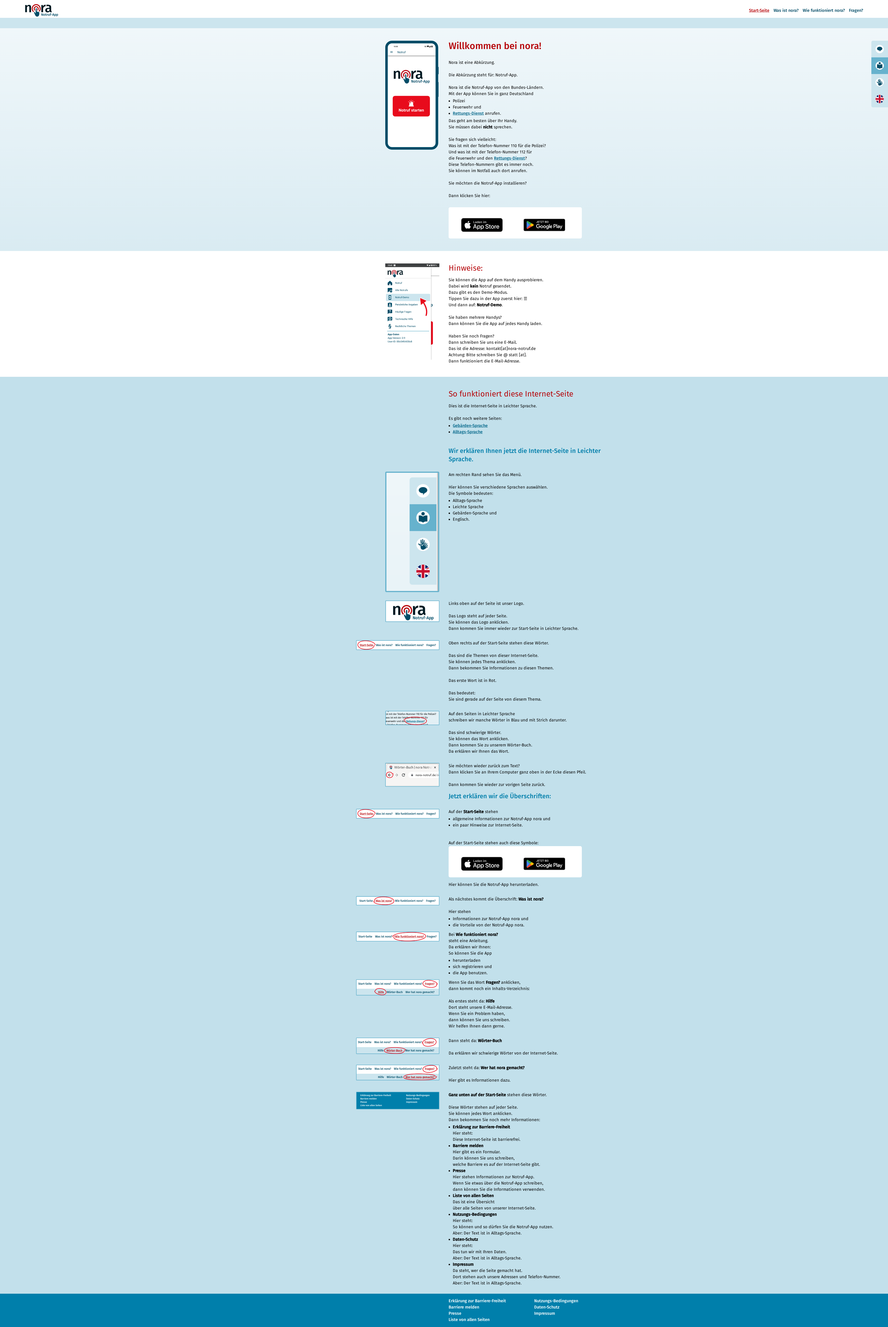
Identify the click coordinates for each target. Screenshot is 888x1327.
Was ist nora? (786, 10)
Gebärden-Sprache (470, 425)
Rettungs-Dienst (468, 113)
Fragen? (856, 10)
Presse (455, 1313)
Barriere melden (464, 1307)
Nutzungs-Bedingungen (556, 1300)
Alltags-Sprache (468, 431)
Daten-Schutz (546, 1307)
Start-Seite (759, 10)
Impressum (544, 1313)
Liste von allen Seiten (469, 1319)
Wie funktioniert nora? (824, 10)
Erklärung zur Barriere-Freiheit (477, 1300)
